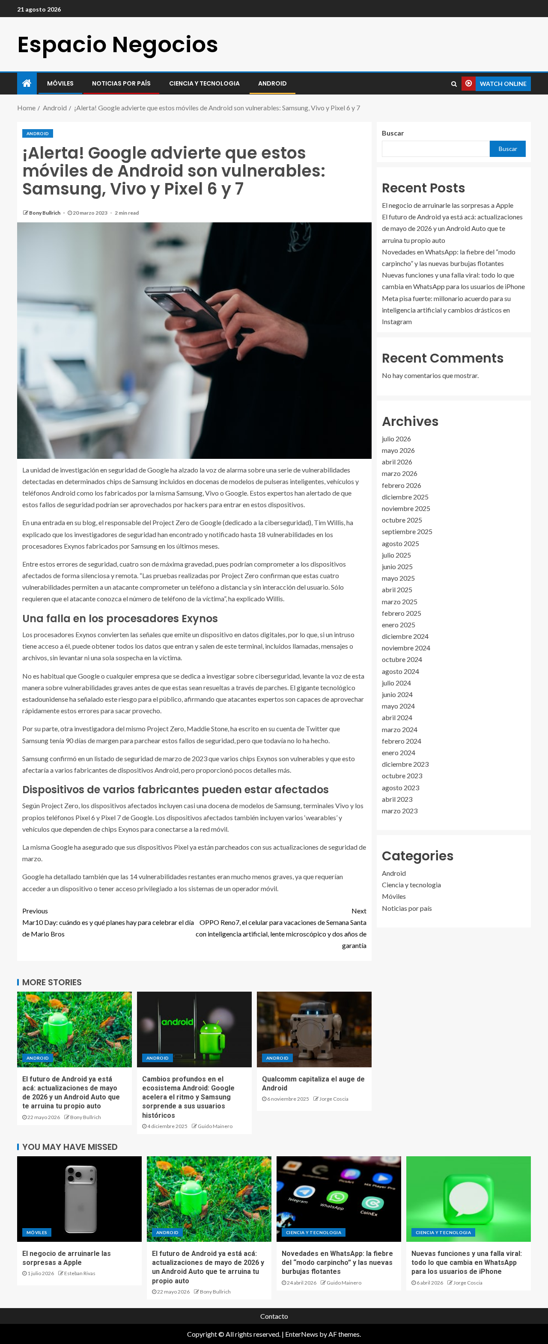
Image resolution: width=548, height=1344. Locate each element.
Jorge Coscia (333, 1099)
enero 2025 (398, 624)
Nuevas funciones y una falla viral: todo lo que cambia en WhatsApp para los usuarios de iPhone (466, 1262)
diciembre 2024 (405, 636)
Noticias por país (121, 83)
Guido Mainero (215, 1126)
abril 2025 (397, 590)
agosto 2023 (400, 787)
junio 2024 (397, 695)
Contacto (274, 1316)
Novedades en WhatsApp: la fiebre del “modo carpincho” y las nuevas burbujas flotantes (337, 1262)
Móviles (60, 83)
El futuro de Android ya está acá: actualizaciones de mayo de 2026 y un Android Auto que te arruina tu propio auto (452, 228)
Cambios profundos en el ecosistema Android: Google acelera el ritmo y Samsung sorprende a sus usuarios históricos (188, 1097)
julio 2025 (396, 555)
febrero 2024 (401, 741)
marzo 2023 (399, 810)
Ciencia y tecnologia (204, 83)
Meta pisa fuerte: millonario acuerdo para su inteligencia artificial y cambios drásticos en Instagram (446, 309)
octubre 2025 (402, 520)
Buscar (393, 133)
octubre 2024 (402, 660)
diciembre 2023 (405, 764)
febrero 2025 (401, 613)
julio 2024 (396, 683)
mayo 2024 (398, 706)
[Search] (454, 84)
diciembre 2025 (405, 497)
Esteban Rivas (79, 1273)
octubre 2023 (402, 776)
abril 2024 (397, 718)
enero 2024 (398, 752)
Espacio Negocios (117, 44)
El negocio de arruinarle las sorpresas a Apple (447, 205)
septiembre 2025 (407, 532)
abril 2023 (397, 799)
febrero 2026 (401, 485)
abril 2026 (397, 462)
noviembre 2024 (406, 648)
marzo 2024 (399, 729)
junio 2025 (397, 566)
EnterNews (301, 1334)
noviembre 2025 (406, 509)
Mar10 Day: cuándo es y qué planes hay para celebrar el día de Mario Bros (108, 922)
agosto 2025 (400, 543)
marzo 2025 (399, 601)
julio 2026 (396, 438)
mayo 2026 (398, 450)
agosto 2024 (400, 671)
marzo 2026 (399, 474)
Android (272, 83)
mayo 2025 (398, 578)
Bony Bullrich (45, 213)
